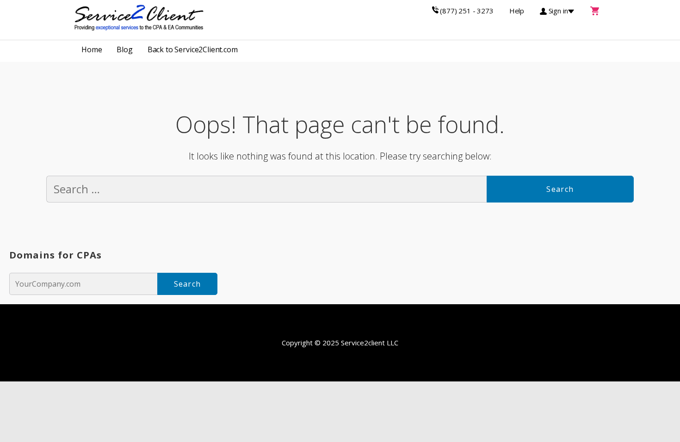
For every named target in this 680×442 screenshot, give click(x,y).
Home (91, 49)
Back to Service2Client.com (193, 49)
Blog (124, 49)
